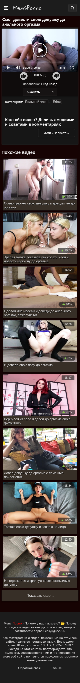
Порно (17, 623)
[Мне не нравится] (56, 76)
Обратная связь (29, 668)
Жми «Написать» (56, 133)
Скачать (33, 92)
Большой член (36, 102)
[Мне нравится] (24, 76)
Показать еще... (40, 595)
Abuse (57, 668)
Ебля (57, 102)
